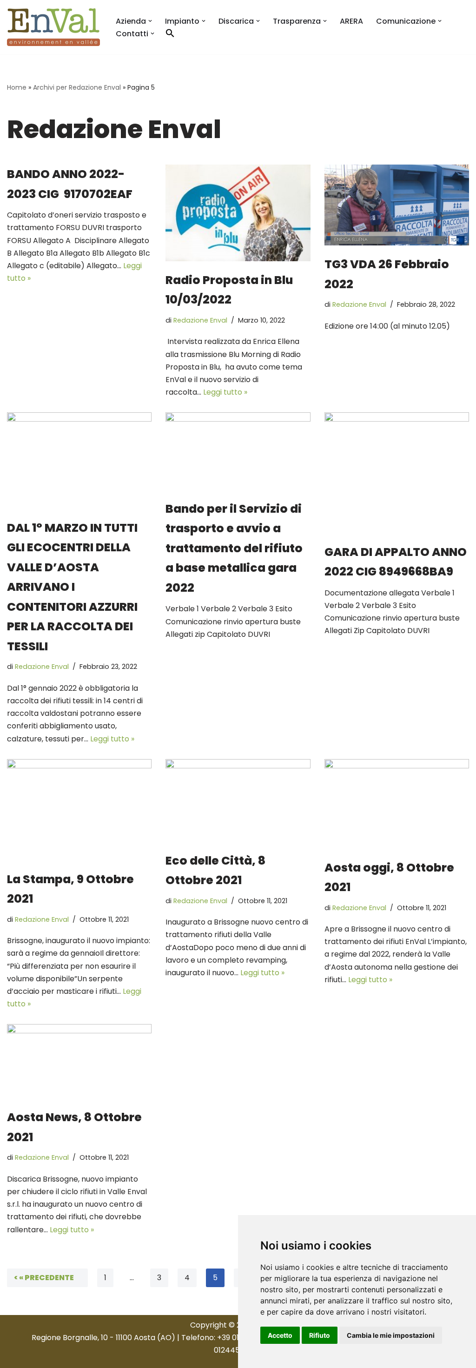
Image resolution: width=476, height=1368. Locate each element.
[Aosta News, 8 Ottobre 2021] (79, 1061)
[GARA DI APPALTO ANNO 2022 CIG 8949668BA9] (396, 472)
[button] (150, 21)
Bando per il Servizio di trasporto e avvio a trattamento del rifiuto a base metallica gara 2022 (234, 548)
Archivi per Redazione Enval (77, 87)
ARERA (351, 21)
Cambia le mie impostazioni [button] (391, 1335)
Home (16, 87)
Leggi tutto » (225, 392)
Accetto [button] (280, 1335)
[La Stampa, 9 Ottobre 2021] (79, 809)
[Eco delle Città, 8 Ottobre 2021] (237, 800)
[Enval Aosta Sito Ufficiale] (53, 27)
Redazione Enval (200, 320)
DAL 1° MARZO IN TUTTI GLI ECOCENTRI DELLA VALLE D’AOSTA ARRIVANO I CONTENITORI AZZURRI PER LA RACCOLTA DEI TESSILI (72, 587)
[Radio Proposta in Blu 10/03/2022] (237, 213)
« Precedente (46, 1277)
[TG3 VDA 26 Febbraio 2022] (396, 205)
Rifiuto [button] (319, 1335)
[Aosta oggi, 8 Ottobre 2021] (396, 804)
